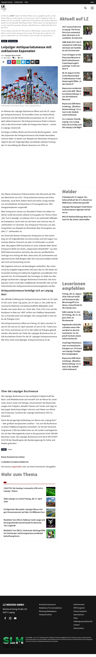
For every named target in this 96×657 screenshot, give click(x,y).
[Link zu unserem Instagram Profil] (10, 618)
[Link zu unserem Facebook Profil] (5, 618)
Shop (26, 2)
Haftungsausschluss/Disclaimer (83, 623)
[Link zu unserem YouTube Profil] (15, 618)
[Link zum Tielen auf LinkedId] (28, 62)
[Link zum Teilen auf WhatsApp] (18, 62)
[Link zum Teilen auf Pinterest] (14, 62)
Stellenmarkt (18, 2)
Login (92, 2)
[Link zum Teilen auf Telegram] (23, 62)
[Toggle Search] (85, 8)
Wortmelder (13, 41)
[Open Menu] (92, 8)
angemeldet (16, 466)
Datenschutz (79, 628)
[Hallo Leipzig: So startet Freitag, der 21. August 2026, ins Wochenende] (87, 316)
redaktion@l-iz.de (12, 35)
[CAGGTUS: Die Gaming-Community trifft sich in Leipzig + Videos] (50, 491)
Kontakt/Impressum (47, 604)
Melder (4, 41)
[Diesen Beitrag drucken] (32, 62)
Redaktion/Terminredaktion (50, 608)
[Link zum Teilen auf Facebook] (9, 62)
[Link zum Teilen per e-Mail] (37, 62)
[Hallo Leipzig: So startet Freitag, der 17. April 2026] (50, 502)
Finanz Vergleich (80, 611)
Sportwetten (79, 614)
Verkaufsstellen (45, 614)
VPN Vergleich (79, 608)
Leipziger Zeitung (6, 2)
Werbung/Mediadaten (48, 611)
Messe (10, 449)
